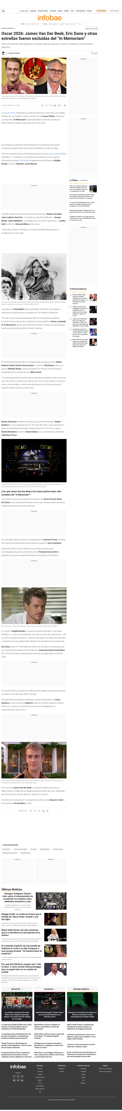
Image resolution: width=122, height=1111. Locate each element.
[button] (3, 11)
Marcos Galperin (53, 24)
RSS (40, 1091)
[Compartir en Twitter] (51, 105)
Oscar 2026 (10, 113)
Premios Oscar (58, 849)
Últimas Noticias (40, 1089)
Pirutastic (61, 24)
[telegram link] (18, 1080)
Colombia (53, 11)
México (66, 11)
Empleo (62, 1071)
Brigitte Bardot (44, 849)
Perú (72, 11)
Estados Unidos (43, 11)
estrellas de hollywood (10, 853)
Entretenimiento (7, 28)
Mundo (89, 11)
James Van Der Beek (57, 154)
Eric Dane (25, 160)
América (40, 1068)
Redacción (62, 1068)
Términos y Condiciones (105, 1068)
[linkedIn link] (22, 1080)
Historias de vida (70, 24)
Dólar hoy (32, 24)
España (60, 11)
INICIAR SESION (114, 11)
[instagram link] (22, 1076)
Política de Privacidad (105, 1071)
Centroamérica (80, 11)
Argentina (33, 11)
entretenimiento (26, 853)
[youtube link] (14, 1080)
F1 (76, 24)
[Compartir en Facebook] (46, 105)
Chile (79, 24)
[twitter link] (18, 1076)
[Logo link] (49, 17)
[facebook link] (14, 1076)
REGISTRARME (101, 11)
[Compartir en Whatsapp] (42, 105)
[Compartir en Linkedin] (55, 105)
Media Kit (83, 1083)
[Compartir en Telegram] (59, 105)
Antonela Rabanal (14, 53)
